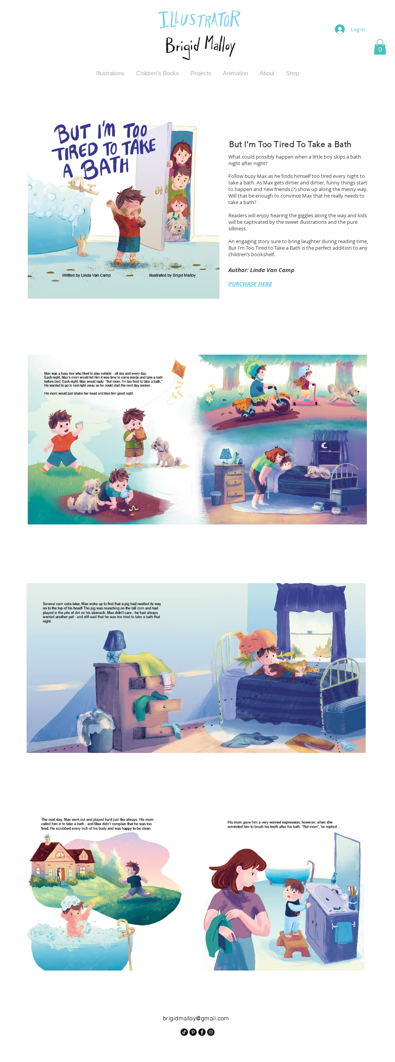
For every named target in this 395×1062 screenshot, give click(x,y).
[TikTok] (184, 1032)
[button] (380, 47)
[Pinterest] (193, 1032)
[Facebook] (202, 1032)
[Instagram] (210, 1032)
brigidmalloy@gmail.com (196, 1018)
